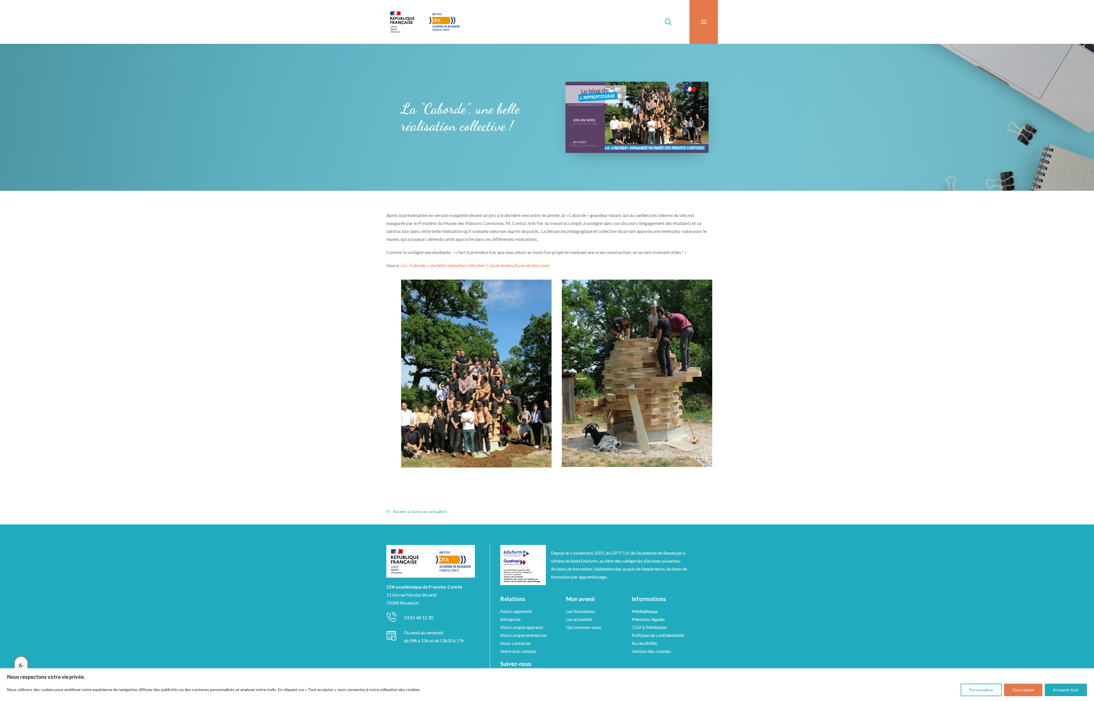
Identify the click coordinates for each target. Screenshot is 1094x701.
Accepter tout (1066, 689)
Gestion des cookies (651, 651)
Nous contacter (515, 643)
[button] (703, 22)
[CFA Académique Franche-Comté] (424, 22)
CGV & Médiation (649, 627)
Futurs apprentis (516, 611)
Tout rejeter (1023, 689)
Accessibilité (644, 643)
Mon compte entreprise (523, 635)
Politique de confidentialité (658, 635)
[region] (547, 684)
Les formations (580, 611)
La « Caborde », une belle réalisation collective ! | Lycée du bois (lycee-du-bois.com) (475, 265)
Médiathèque (645, 611)
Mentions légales (648, 619)
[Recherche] (666, 22)
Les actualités (579, 619)
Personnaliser (981, 689)
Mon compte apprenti (521, 627)
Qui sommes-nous (583, 627)
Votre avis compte (518, 651)
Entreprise (510, 619)
